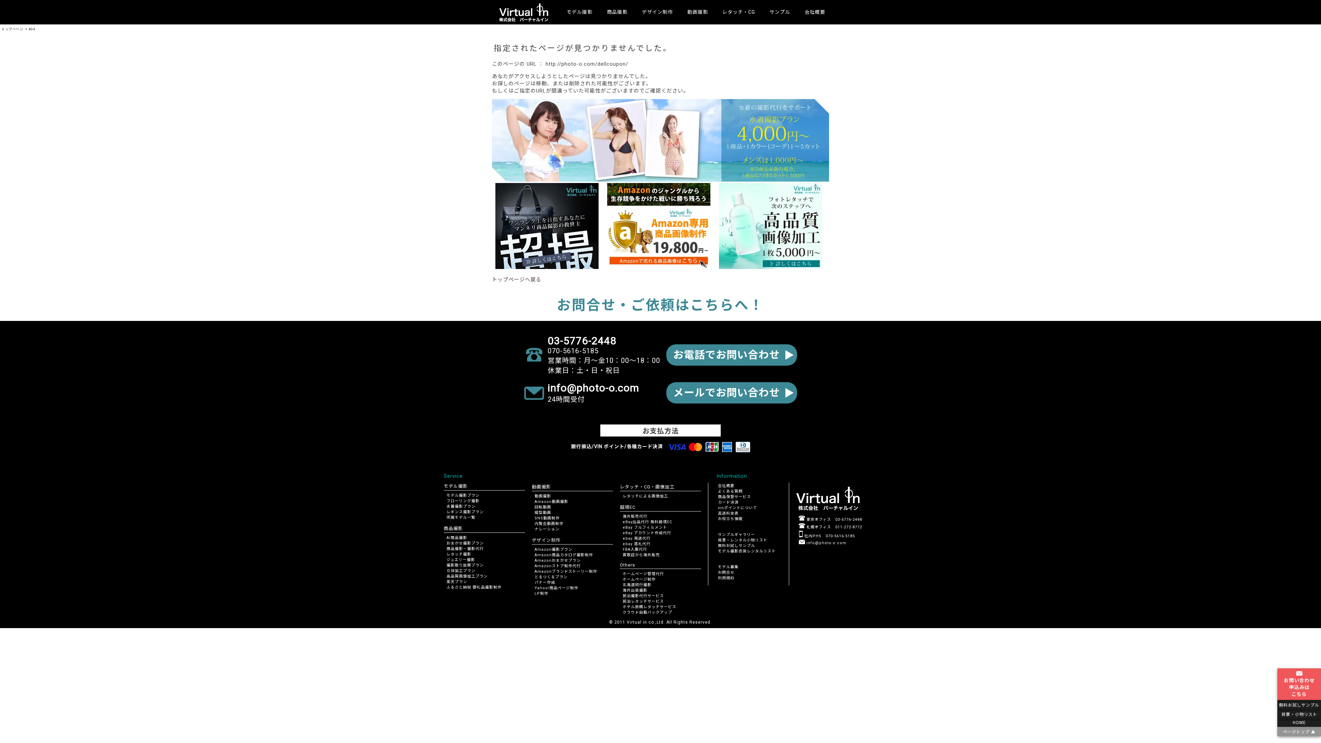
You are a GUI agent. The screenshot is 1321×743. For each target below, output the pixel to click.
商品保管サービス (734, 497)
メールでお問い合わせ (726, 393)
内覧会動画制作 (549, 523)
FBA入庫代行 (635, 549)
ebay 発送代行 (637, 538)
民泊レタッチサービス (643, 601)
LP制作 (541, 593)
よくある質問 (730, 491)
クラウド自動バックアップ (647, 612)
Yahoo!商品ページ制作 (556, 588)
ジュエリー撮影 (461, 560)
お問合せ (726, 572)
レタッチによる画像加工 (645, 496)
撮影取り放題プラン (465, 565)
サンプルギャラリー (736, 534)
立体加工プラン (461, 571)
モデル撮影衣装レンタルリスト (747, 551)
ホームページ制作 (639, 579)
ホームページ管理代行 (643, 574)
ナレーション (547, 529)
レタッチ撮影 (459, 554)
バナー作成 (545, 582)
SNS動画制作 (547, 518)
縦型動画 (543, 512)
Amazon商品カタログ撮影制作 (564, 555)
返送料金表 (728, 513)
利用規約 (726, 578)
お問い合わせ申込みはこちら (1299, 687)
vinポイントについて (737, 508)
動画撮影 (543, 496)
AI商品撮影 (457, 538)
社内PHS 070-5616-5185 (829, 536)
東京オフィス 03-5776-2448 (833, 519)
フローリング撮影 (463, 501)
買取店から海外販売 (641, 555)
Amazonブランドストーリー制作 (566, 571)
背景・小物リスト (1299, 714)
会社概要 (815, 12)
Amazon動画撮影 (551, 501)
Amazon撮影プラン (553, 549)
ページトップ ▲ (1299, 732)
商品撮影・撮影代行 (465, 549)
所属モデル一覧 (461, 517)
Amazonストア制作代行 (558, 566)
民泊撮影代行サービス (643, 596)
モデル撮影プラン (463, 495)
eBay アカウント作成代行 (647, 533)
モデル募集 (728, 567)
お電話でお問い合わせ (726, 355)
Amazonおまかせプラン (558, 560)
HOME (1299, 722)
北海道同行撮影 (637, 585)
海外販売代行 (635, 516)
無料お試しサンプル (736, 545)
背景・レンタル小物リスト (742, 540)
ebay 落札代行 (637, 544)
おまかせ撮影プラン (465, 543)
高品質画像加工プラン (467, 576)
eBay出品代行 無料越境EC (647, 522)
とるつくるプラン (551, 577)
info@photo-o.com (826, 543)
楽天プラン (457, 582)
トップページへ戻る (516, 280)
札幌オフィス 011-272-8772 (833, 527)
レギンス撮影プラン (465, 512)
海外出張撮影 (635, 590)
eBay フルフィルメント (645, 527)
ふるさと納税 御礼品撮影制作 (474, 587)
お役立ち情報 (730, 519)
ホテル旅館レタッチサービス (649, 607)
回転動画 (543, 507)
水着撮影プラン (461, 506)
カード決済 (728, 502)
